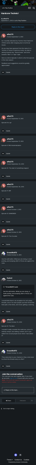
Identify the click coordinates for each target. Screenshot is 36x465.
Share (9, 400)
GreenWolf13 (12, 253)
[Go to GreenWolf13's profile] (4, 254)
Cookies (26, 460)
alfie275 (6, 18)
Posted (15, 37)
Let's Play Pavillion (20, 20)
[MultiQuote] (3, 270)
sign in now (13, 378)
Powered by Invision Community (18, 462)
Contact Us (18, 460)
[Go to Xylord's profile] (4, 279)
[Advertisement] (18, 95)
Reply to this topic (18, 27)
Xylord (9, 278)
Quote (8, 270)
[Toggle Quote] (4, 287)
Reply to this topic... (11, 390)
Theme (9, 460)
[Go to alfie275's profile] (4, 36)
